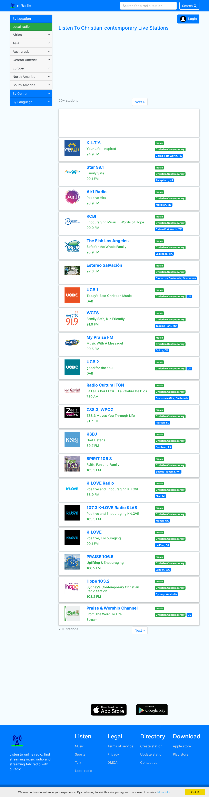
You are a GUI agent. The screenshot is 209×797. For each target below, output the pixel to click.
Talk (78, 762)
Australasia (21, 51)
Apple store (182, 746)
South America (24, 85)
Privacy (113, 754)
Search (188, 6)
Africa (17, 35)
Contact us (148, 762)
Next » (140, 102)
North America (24, 77)
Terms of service (120, 746)
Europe (18, 68)
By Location (21, 19)
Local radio (21, 27)
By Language (22, 102)
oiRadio (23, 5)
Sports (80, 754)
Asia (16, 43)
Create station (151, 746)
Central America (25, 60)
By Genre (19, 93)
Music (79, 746)
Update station (151, 754)
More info (163, 792)
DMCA (113, 762)
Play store (180, 754)
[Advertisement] (29, 172)
